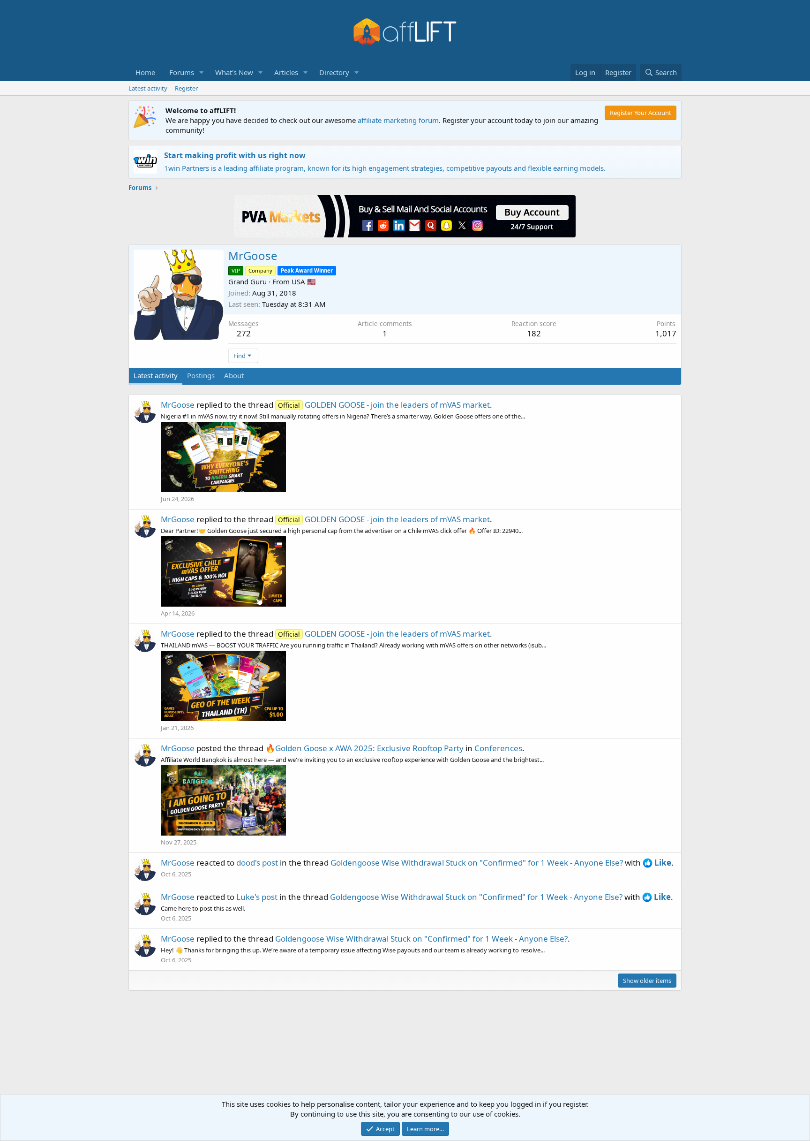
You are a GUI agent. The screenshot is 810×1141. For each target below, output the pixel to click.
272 (244, 333)
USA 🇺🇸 (304, 281)
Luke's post (257, 896)
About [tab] (234, 375)
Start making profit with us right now (235, 155)
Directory (334, 72)
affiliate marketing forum (398, 120)
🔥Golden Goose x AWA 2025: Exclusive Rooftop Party (364, 748)
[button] (201, 72)
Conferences (498, 748)
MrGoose (178, 404)
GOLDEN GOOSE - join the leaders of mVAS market (384, 404)
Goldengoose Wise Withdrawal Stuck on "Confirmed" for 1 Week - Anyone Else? (476, 862)
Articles (286, 72)
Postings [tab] (201, 375)
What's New (234, 72)
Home (145, 72)
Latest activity (147, 88)
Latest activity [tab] (156, 375)
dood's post (257, 862)
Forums (181, 72)
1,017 (665, 333)
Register (186, 88)
